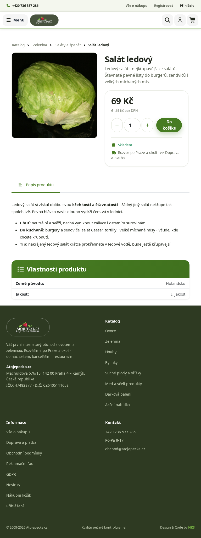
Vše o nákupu (136, 5)
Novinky (13, 484)
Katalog (18, 45)
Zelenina (40, 45)
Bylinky (111, 362)
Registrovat (163, 5)
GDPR (11, 474)
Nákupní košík (18, 495)
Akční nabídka (117, 404)
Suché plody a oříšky (123, 372)
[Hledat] (167, 20)
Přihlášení (15, 505)
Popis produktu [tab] (39, 184)
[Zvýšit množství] (147, 125)
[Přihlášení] (180, 20)
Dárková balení (118, 394)
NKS (191, 527)
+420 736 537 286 (120, 431)
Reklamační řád (20, 463)
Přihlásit (187, 5)
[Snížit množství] (117, 125)
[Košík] (192, 20)
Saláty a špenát (68, 45)
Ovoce (110, 330)
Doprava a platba (21, 442)
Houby (110, 351)
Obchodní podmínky (24, 453)
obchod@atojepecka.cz (125, 448)
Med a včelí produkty (123, 383)
